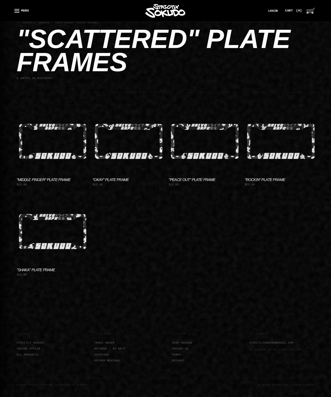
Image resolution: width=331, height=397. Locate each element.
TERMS (176, 354)
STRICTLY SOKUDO (30, 342)
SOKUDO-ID (180, 348)
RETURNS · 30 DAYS (109, 348)
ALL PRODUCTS (28, 354)
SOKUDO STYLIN (29, 348)
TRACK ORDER (104, 342)
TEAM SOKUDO (182, 342)
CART (293, 10)
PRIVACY (178, 360)
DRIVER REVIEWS (107, 360)
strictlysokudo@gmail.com (271, 342)
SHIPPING (101, 354)
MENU (25, 10)
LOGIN (273, 11)
